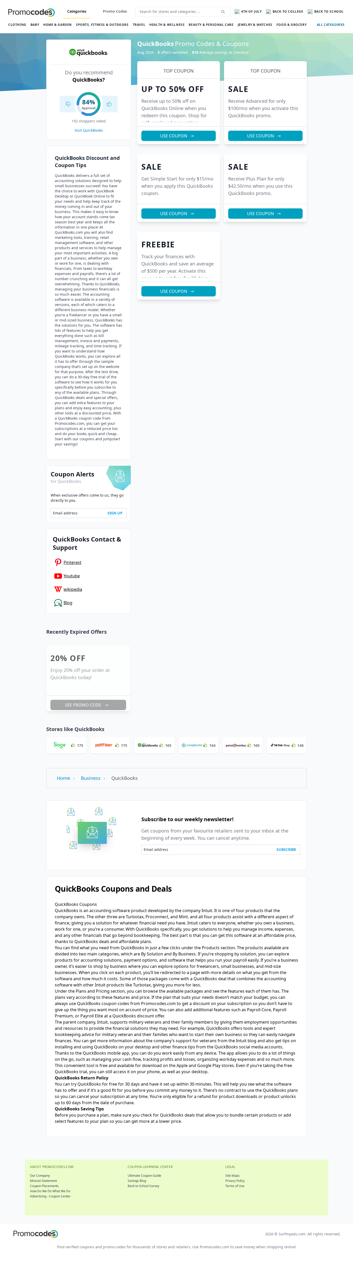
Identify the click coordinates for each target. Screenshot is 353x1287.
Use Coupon (171, 663)
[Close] (244, 601)
